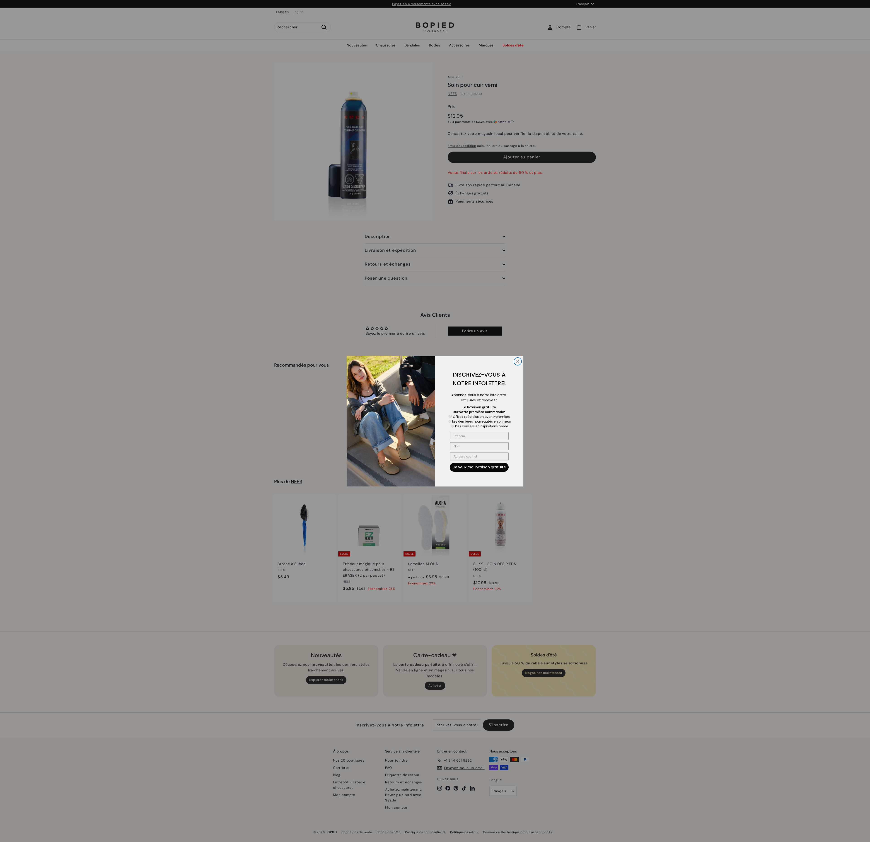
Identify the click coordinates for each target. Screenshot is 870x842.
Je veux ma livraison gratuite (479, 467)
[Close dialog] (518, 361)
